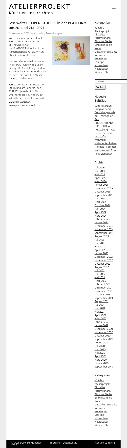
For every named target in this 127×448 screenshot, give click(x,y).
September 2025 (104, 195)
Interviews (100, 55)
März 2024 (101, 216)
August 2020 (102, 342)
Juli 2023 (99, 239)
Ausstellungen (54, 33)
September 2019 (104, 366)
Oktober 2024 (102, 205)
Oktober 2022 (102, 264)
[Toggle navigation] (113, 7)
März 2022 (100, 281)
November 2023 (104, 229)
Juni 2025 (100, 198)
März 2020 (101, 360)
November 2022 (104, 260)
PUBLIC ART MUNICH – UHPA (104, 124)
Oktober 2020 (102, 335)
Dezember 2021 (103, 287)
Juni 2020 (100, 349)
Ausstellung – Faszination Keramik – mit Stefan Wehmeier (106, 135)
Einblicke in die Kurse (103, 46)
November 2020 (104, 332)
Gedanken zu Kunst (106, 52)
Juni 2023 (100, 243)
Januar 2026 (101, 185)
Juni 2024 (100, 209)
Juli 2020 (100, 346)
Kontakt (99, 443)
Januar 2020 (101, 363)
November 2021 (103, 291)
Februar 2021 (102, 322)
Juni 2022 (100, 274)
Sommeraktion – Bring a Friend (104, 107)
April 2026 (100, 178)
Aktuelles (39, 33)
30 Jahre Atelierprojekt (102, 29)
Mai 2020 (100, 353)
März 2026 (101, 181)
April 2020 (100, 356)
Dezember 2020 (104, 329)
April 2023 (100, 250)
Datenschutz (70, 443)
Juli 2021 (99, 305)
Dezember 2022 (104, 257)
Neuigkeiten (101, 69)
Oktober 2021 (102, 294)
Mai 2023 (100, 246)
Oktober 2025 (102, 191)
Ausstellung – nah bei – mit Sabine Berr (105, 116)
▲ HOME (110, 443)
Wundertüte (101, 72)
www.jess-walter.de (20, 102)
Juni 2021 (100, 308)
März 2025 (100, 202)
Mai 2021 (100, 312)
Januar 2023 (101, 253)
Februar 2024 (102, 219)
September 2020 (104, 339)
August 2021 (101, 301)
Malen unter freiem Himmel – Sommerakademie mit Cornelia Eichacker (106, 148)
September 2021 (104, 298)
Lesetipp (99, 62)
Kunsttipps (101, 58)
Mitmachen (101, 65)
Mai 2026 (100, 174)
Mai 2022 (100, 277)
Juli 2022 (100, 270)
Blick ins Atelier (103, 41)
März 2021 (100, 318)
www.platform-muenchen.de (25, 105)
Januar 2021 (101, 325)
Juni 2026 (100, 171)
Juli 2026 (100, 167)
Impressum (56, 443)
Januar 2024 (101, 222)
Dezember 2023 (103, 226)
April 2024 (100, 212)
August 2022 (102, 267)
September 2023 (104, 233)
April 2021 (100, 315)
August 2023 (102, 236)
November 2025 (104, 188)
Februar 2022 (102, 284)
